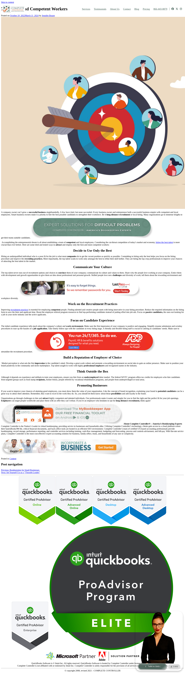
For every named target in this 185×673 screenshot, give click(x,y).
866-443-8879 (160, 9)
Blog (136, 9)
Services (86, 9)
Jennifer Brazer (48, 15)
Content (12, 458)
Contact (127, 9)
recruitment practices (19, 310)
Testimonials (100, 9)
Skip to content (7, 2)
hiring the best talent (164, 242)
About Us (114, 9)
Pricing (146, 9)
